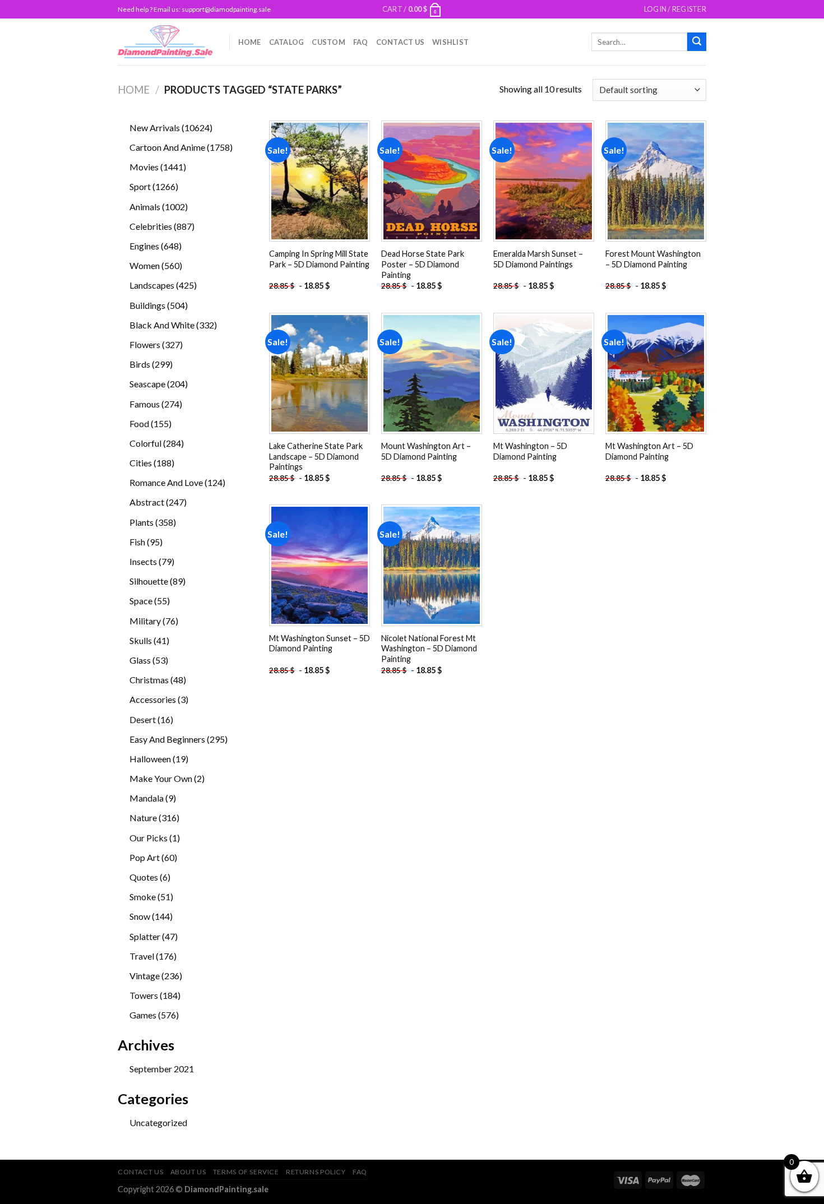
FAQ (360, 42)
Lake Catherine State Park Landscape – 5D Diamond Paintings (316, 456)
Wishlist (450, 42)
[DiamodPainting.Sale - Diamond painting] (165, 41)
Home (249, 42)
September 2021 (161, 1068)
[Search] (696, 42)
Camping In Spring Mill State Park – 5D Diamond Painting (319, 259)
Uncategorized (158, 1122)
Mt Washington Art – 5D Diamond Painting (649, 451)
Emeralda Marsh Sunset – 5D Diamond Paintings (538, 259)
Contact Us (400, 42)
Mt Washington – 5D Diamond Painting (530, 451)
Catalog (286, 42)
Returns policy (316, 1172)
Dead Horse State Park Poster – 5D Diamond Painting (422, 264)
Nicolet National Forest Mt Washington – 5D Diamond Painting (429, 648)
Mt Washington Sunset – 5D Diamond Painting (319, 643)
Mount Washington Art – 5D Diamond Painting (426, 451)
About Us (188, 1172)
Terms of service (246, 1172)
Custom (328, 42)
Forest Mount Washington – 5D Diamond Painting (653, 259)
